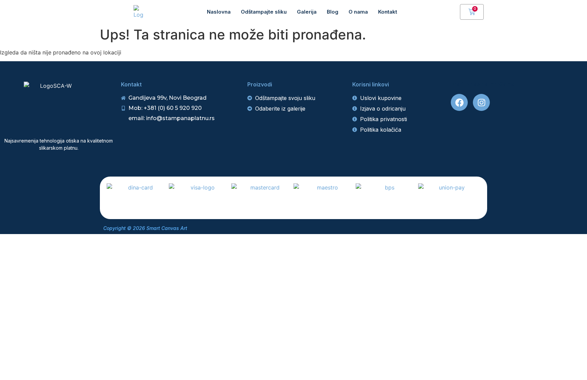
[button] (451, 12)
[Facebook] (459, 102)
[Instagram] (481, 102)
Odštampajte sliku (264, 12)
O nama (358, 12)
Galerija (307, 12)
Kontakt (387, 12)
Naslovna (219, 12)
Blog (332, 12)
